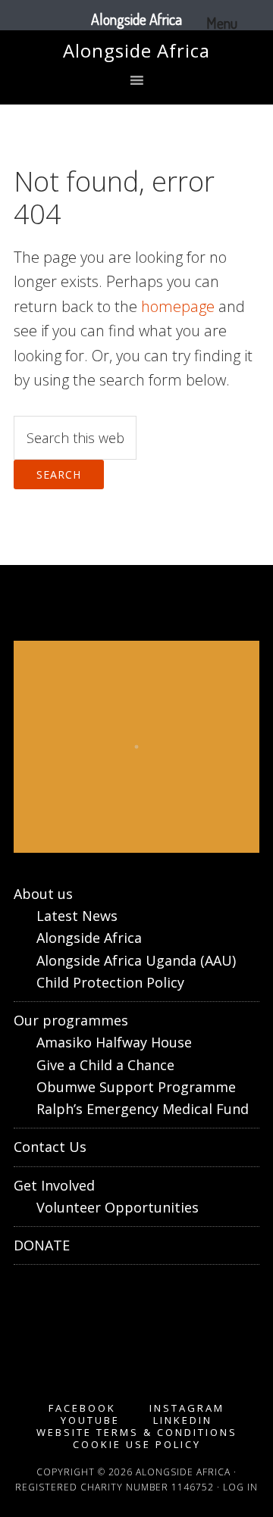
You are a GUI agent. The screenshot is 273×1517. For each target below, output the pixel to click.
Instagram (186, 1408)
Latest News (77, 916)
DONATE (42, 1245)
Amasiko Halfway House (114, 1042)
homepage (178, 306)
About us (43, 894)
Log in (240, 1487)
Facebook (82, 1408)
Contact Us (50, 1147)
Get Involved (54, 1185)
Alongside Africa (136, 50)
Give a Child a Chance (105, 1065)
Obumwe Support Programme (136, 1087)
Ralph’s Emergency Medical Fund (142, 1109)
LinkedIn (182, 1420)
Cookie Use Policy (137, 1445)
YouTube (90, 1420)
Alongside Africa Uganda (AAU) (136, 960)
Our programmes (71, 1020)
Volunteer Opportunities (117, 1207)
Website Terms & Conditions (136, 1432)
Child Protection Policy (110, 982)
